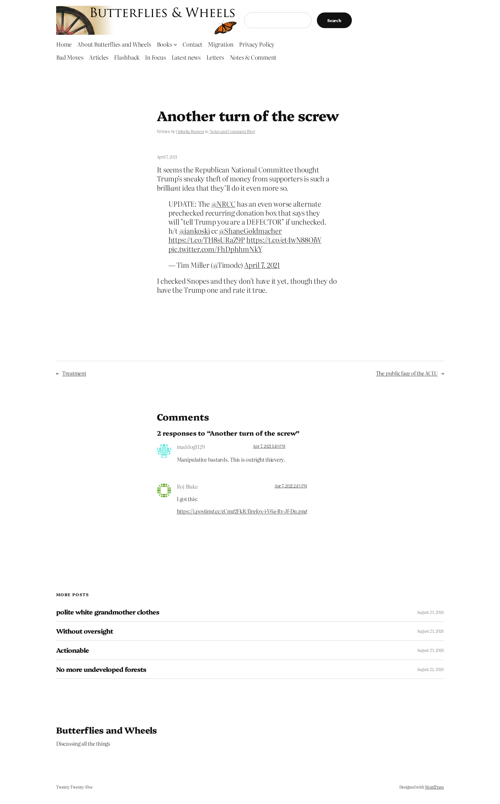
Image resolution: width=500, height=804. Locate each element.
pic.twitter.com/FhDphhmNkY (215, 249)
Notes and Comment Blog (232, 131)
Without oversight (84, 631)
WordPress (434, 787)
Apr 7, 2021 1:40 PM (269, 446)
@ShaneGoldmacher (250, 230)
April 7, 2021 (262, 265)
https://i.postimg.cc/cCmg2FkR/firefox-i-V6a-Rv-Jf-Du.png (242, 511)
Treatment (74, 373)
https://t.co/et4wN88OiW (283, 239)
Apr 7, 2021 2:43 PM (291, 486)
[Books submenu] (175, 44)
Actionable (72, 650)
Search (334, 20)
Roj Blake (187, 486)
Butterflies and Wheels (106, 730)
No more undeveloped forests (101, 669)
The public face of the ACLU (407, 373)
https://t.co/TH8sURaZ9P (206, 239)
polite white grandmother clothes (107, 612)
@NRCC (223, 204)
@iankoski (194, 230)
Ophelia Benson (190, 131)
